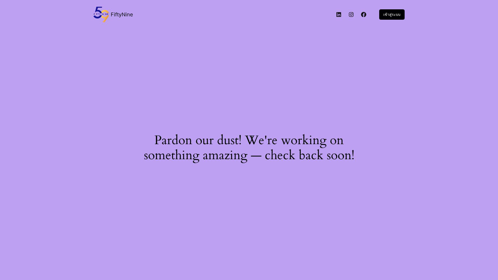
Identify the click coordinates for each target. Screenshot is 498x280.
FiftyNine (122, 14)
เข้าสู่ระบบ (391, 14)
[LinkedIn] (339, 14)
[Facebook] (364, 14)
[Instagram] (351, 14)
